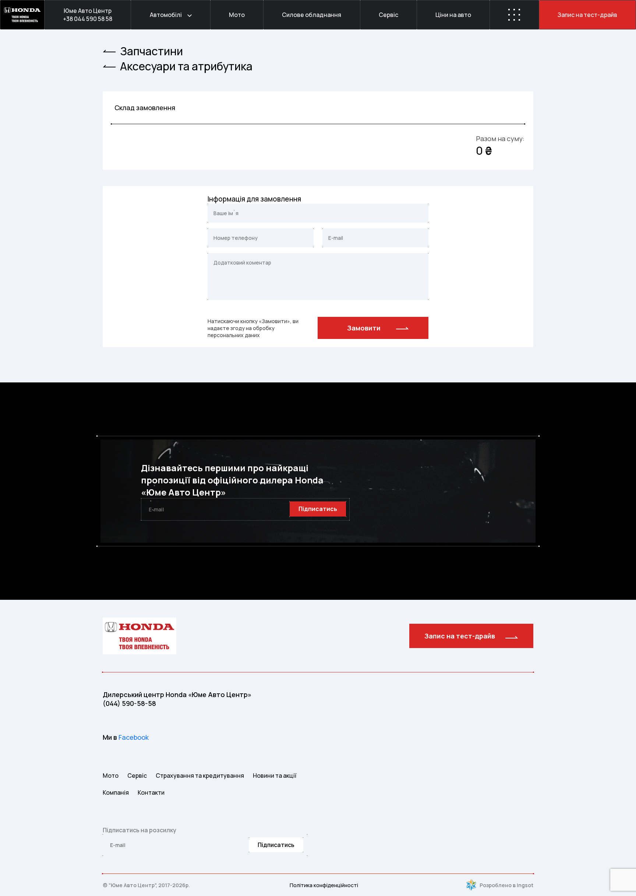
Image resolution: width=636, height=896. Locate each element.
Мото (111, 775)
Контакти (151, 792)
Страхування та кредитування (200, 775)
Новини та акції (274, 775)
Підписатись (317, 509)
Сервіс (137, 775)
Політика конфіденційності (324, 885)
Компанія (116, 792)
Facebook (134, 737)
